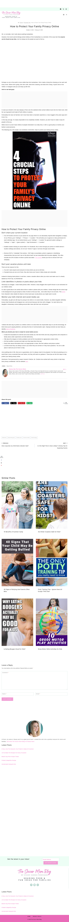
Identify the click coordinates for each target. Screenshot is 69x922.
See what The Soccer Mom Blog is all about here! (20, 741)
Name (4, 694)
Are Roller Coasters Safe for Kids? (49, 532)
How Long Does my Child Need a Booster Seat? (15, 445)
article (63, 291)
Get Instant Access (50, 862)
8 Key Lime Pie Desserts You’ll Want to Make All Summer (18, 749)
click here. (42, 373)
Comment (5, 672)
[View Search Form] (66, 15)
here (26, 361)
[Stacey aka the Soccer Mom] (5, 373)
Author (3, 366)
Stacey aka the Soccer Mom (17, 369)
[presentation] (17, 505)
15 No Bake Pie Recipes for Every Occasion (14, 752)
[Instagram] (66, 9)
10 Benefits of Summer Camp (13, 532)
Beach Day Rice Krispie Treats (10, 756)
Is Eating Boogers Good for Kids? (14, 649)
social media (26, 437)
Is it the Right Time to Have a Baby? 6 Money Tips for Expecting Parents (52, 446)
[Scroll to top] (66, 917)
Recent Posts (9, 366)
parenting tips (11, 437)
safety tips (19, 437)
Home (28, 916)
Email (38, 694)
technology (34, 437)
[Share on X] (1, 462)
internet (4, 437)
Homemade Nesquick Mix (9, 764)
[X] (63, 9)
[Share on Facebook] (1, 460)
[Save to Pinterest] (1, 465)
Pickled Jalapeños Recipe (9, 760)
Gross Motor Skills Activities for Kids (50, 649)
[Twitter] (66, 369)
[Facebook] (60, 9)
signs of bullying (10, 329)
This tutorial (38, 257)
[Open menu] (63, 15)
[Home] (18, 22)
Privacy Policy (37, 916)
